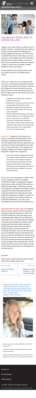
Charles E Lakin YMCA (10, 286)
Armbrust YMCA (14, 284)
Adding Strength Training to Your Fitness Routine (29, 271)
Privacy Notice (6, 374)
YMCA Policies (6, 379)
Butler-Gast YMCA (25, 284)
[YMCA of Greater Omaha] (6, 3)
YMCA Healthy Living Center (11, 288)
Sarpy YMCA (7, 290)
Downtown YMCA (13, 292)
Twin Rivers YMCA (23, 286)
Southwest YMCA (26, 288)
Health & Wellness (14, 294)
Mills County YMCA (17, 290)
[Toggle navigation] (32, 3)
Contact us (5, 369)
